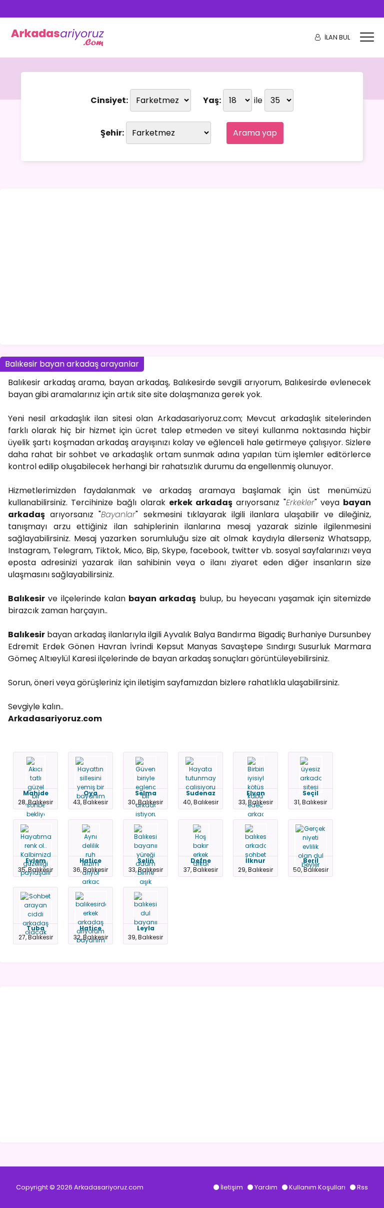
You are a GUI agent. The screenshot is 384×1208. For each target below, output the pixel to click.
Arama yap (255, 133)
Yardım (266, 1187)
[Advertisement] (192, 267)
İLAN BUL (337, 37)
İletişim (231, 1187)
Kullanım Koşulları (317, 1187)
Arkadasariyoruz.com (109, 1187)
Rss (362, 1187)
